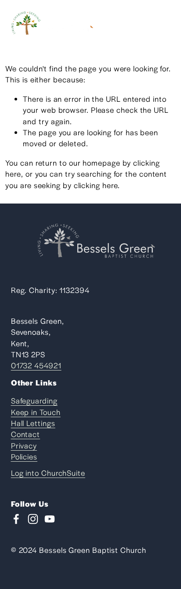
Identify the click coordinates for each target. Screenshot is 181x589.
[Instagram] (33, 519)
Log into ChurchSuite (48, 472)
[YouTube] (49, 519)
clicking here (96, 185)
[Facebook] (16, 519)
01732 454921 (36, 365)
